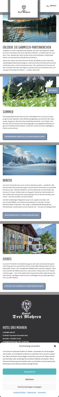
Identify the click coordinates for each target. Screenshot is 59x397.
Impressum (42, 392)
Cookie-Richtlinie (19, 392)
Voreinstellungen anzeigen (29, 387)
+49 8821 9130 (15, 339)
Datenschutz (31, 392)
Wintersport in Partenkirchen (22, 215)
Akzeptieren (29, 371)
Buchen (53, 90)
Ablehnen (29, 379)
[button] (55, 346)
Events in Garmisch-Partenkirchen (24, 286)
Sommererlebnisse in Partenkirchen (25, 136)
